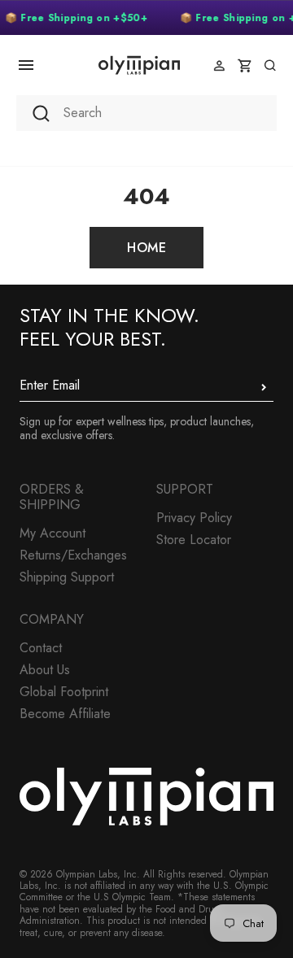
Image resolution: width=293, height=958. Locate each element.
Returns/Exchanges (73, 555)
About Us (45, 669)
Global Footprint (64, 691)
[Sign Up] (263, 387)
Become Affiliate (65, 713)
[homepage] (139, 65)
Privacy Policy (194, 517)
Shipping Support (67, 577)
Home (146, 247)
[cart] (244, 65)
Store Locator (193, 539)
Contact (41, 647)
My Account (52, 533)
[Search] (270, 65)
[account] (219, 65)
